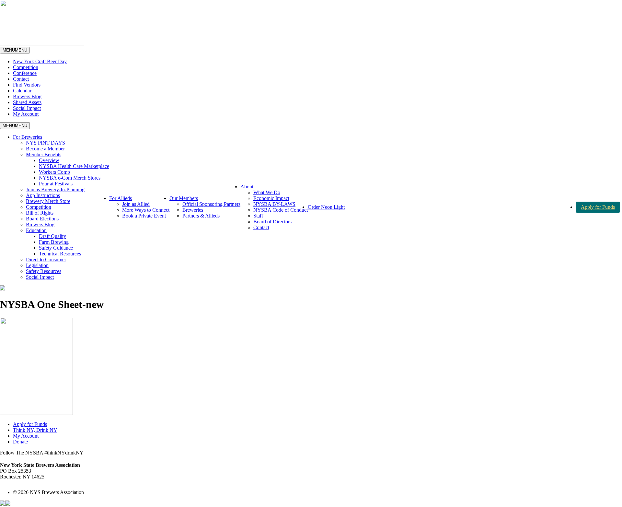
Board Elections (42, 218)
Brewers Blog (27, 96)
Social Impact (27, 108)
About (246, 186)
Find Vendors (26, 85)
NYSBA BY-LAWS (274, 204)
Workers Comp (54, 172)
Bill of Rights (39, 213)
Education (36, 230)
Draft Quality (52, 236)
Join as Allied (136, 204)
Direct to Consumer (46, 259)
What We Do (266, 192)
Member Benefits (43, 154)
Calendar (22, 90)
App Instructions (43, 195)
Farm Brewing (54, 242)
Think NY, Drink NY (35, 430)
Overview (49, 160)
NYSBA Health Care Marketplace (74, 166)
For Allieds (120, 198)
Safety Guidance (56, 248)
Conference (25, 73)
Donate (20, 441)
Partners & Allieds (201, 215)
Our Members (183, 198)
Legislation (37, 265)
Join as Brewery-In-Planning (55, 189)
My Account (26, 114)
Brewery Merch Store (48, 201)
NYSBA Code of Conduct (280, 210)
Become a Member (45, 148)
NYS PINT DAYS (45, 143)
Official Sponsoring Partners (211, 204)
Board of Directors (272, 221)
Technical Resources (60, 253)
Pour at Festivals (56, 183)
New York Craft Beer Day (40, 61)
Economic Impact (271, 198)
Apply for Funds (598, 207)
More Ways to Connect (145, 210)
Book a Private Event (144, 215)
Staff (258, 215)
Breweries (192, 210)
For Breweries (27, 137)
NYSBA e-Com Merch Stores (69, 178)
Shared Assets (27, 102)
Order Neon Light (326, 207)
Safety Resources (43, 271)
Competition (25, 67)
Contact (21, 79)
